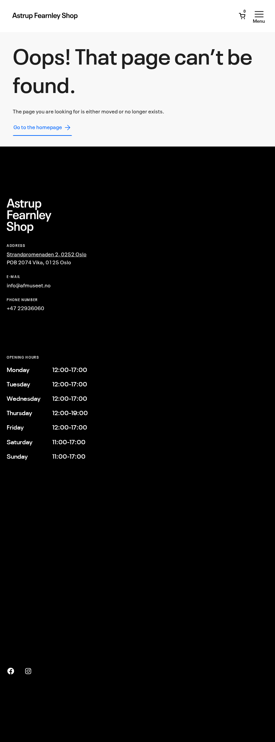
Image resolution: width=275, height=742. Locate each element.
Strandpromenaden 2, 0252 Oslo (47, 254)
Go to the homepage (37, 127)
